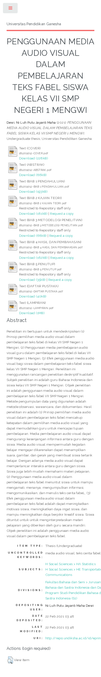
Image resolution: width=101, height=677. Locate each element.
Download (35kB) (32, 280)
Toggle (10, 9)
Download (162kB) (33, 258)
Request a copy (62, 213)
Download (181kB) (33, 213)
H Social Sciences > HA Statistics (70, 564)
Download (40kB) (33, 296)
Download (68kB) (33, 236)
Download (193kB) (33, 191)
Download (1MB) (32, 313)
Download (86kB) (33, 175)
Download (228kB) (33, 158)
